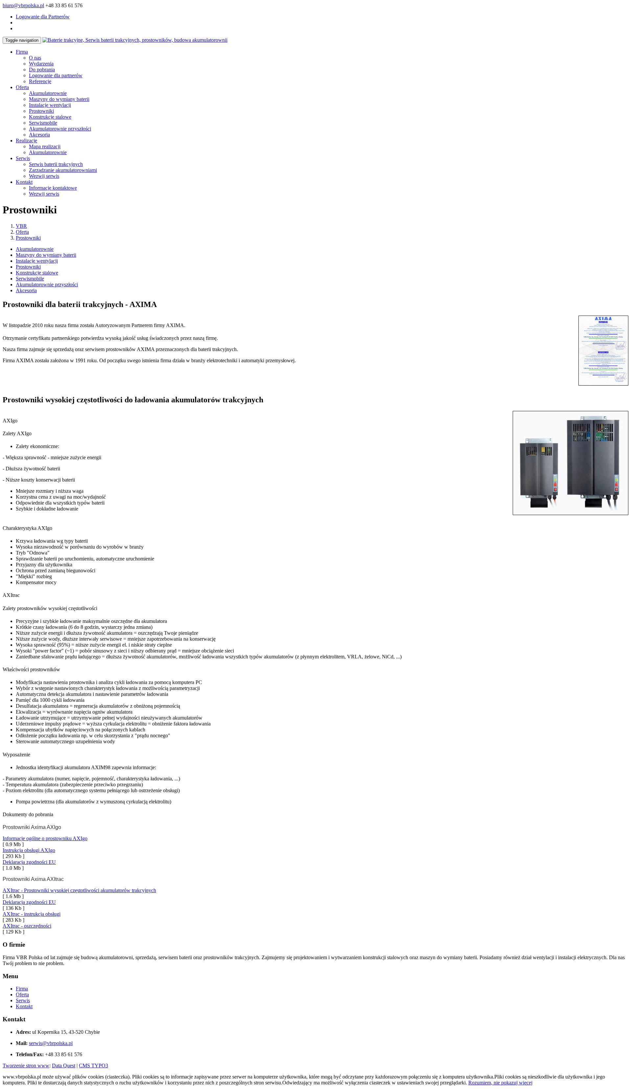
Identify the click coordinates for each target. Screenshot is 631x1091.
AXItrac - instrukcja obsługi (31, 914)
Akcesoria (39, 134)
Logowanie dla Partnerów (43, 16)
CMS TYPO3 (93, 1065)
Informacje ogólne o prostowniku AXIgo (45, 838)
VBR (21, 226)
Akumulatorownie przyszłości (60, 128)
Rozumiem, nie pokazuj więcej (500, 1082)
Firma (22, 52)
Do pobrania (42, 69)
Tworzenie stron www (26, 1065)
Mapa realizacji (44, 146)
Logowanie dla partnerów (55, 75)
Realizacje (26, 140)
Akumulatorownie (48, 93)
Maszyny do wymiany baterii (59, 99)
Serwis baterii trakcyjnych (56, 164)
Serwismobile (43, 123)
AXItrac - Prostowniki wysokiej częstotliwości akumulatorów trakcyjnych (79, 890)
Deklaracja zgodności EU (29, 862)
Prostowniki (41, 111)
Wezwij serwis (44, 176)
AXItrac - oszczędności (27, 926)
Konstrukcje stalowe (50, 117)
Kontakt (24, 182)
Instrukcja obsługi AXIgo (29, 850)
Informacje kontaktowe (53, 188)
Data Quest (63, 1065)
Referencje (40, 81)
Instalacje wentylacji (50, 105)
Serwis (23, 158)
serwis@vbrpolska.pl (51, 1043)
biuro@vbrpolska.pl (23, 5)
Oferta (22, 87)
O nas (35, 57)
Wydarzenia (41, 63)
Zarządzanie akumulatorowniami (63, 170)
